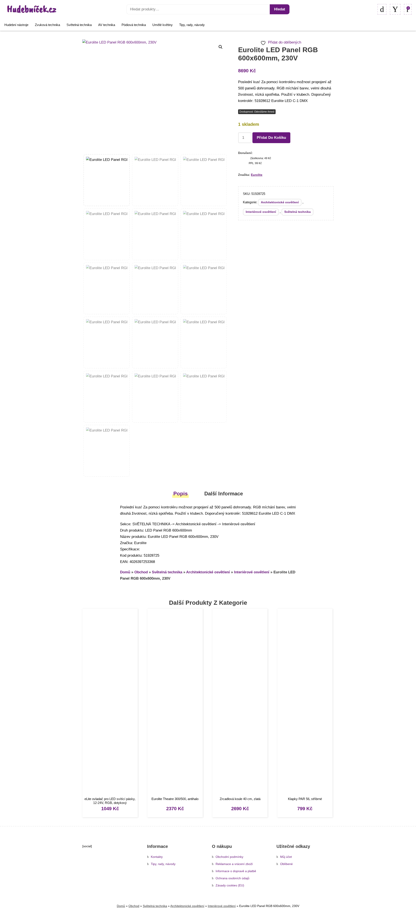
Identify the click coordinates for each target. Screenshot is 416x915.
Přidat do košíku (271, 138)
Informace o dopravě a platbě (236, 871)
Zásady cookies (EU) (230, 885)
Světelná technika (79, 25)
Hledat (279, 9)
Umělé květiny (162, 25)
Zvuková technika (47, 25)
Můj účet (286, 856)
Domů (125, 572)
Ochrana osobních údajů (232, 878)
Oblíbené (286, 864)
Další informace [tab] (223, 493)
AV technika (106, 25)
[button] (220, 47)
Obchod (141, 572)
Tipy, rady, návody (192, 25)
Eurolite (256, 174)
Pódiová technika (134, 25)
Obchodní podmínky (229, 856)
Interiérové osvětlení (261, 211)
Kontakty (157, 856)
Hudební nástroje (16, 25)
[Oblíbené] (382, 9)
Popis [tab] (180, 493)
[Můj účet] (395, 9)
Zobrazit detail (110, 703)
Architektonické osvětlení (280, 202)
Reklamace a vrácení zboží (234, 864)
